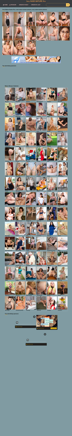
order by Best (23, 4)
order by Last (35, 4)
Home (6, 4)
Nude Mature (36, 1)
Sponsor (13, 4)
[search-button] (68, 4)
